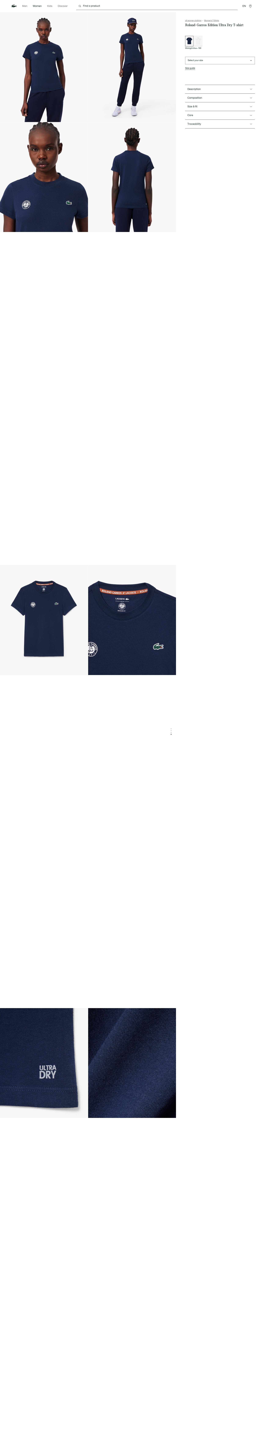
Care (190, 115)
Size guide (190, 68)
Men (24, 6)
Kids (49, 6)
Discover (63, 6)
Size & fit (192, 106)
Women (37, 6)
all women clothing (193, 21)
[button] (250, 6)
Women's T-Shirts (211, 21)
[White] (198, 41)
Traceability (194, 124)
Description (194, 89)
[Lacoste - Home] (14, 6)
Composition (194, 98)
